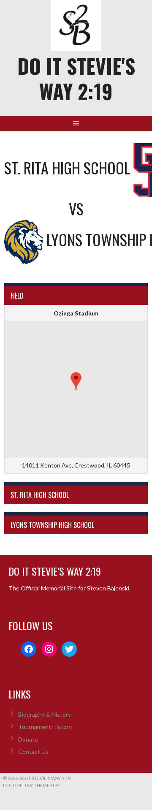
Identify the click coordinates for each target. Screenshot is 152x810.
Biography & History (44, 714)
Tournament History (45, 726)
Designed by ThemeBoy (31, 785)
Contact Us (33, 751)
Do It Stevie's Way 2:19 (76, 78)
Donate (28, 739)
